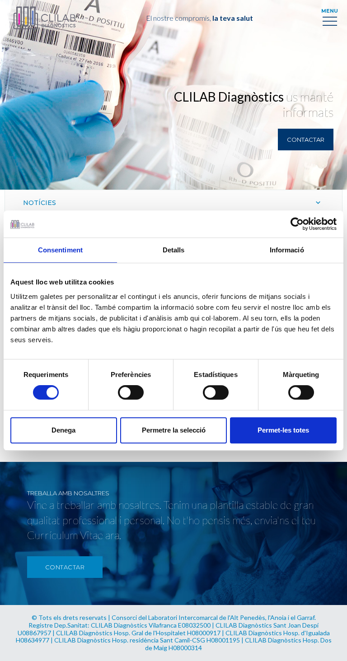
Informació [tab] (287, 250)
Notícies (39, 203)
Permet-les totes (283, 430)
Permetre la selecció (174, 430)
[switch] (131, 392)
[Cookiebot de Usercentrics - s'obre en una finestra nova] (297, 224)
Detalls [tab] (174, 250)
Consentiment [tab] (60, 250)
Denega (63, 430)
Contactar (305, 139)
